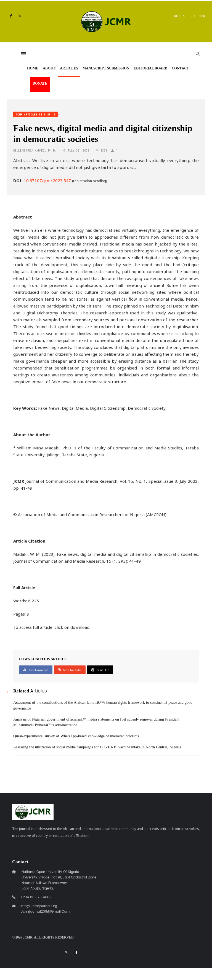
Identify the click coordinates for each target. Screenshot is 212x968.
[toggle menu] (23, 53)
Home (32, 68)
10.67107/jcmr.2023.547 (47, 180)
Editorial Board (150, 68)
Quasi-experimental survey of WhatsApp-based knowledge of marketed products (76, 736)
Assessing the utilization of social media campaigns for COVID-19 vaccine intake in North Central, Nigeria (97, 747)
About (49, 68)
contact (180, 68)
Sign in (179, 16)
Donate (40, 83)
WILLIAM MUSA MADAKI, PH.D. (34, 150)
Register (197, 16)
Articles (69, 68)
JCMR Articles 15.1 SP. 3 (35, 114)
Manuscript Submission (106, 68)
